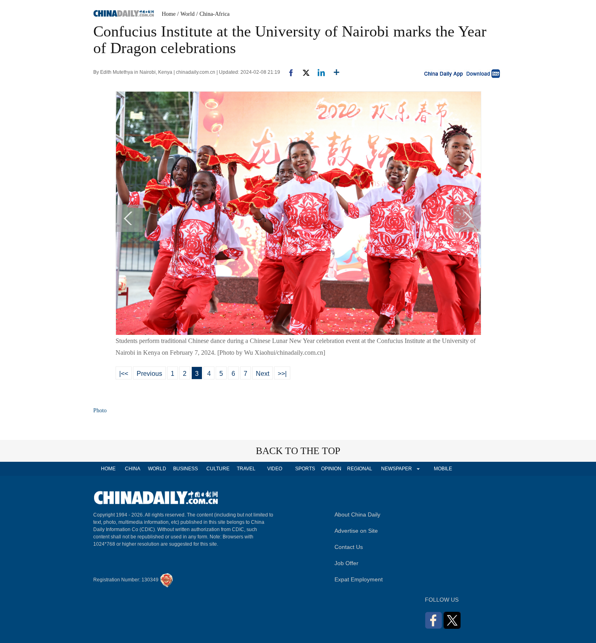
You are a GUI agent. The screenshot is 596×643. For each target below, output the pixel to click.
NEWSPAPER (396, 469)
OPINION (331, 469)
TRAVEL (246, 469)
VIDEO (274, 469)
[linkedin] (318, 72)
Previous (149, 373)
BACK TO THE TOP (298, 451)
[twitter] (303, 72)
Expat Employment (358, 579)
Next (262, 373)
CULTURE (217, 469)
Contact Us (348, 547)
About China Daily (357, 514)
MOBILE (443, 469)
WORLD (157, 469)
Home (169, 14)
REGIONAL (359, 469)
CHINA (132, 469)
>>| (282, 373)
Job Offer (346, 563)
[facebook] (287, 72)
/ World (186, 14)
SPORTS (305, 469)
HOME (108, 469)
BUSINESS (185, 469)
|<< (123, 373)
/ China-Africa (212, 14)
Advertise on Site (356, 530)
